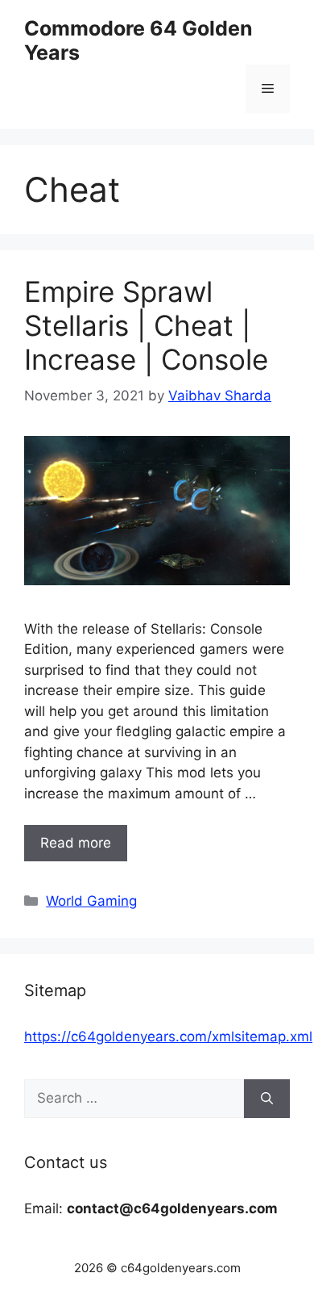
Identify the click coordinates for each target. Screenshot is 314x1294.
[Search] (267, 1098)
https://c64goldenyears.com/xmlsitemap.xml (168, 1036)
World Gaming (91, 901)
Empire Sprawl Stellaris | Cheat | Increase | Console (146, 325)
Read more (75, 843)
